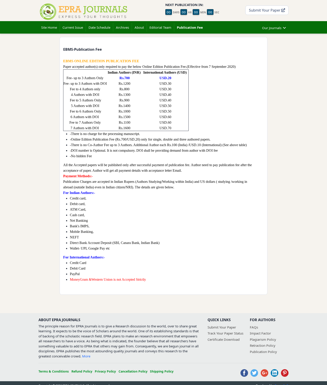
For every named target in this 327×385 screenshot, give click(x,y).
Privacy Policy (105, 371)
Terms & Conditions (53, 371)
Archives (122, 27)
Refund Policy (81, 371)
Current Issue (73, 27)
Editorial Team (160, 27)
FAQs (254, 327)
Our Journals (271, 28)
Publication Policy (263, 351)
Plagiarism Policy (263, 339)
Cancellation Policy (133, 371)
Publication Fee (190, 27)
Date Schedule (99, 27)
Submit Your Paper (265, 10)
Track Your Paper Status (225, 333)
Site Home (49, 27)
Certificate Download (224, 339)
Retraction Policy (262, 345)
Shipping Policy (162, 371)
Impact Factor (260, 333)
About (139, 27)
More (86, 356)
